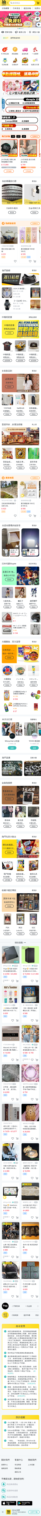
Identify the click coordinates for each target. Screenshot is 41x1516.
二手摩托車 (16, 1306)
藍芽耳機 (27, 1315)
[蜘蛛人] (11, 109)
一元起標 (28, 1306)
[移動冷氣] (11, 101)
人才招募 (31, 1465)
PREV (1, 200)
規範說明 (31, 1383)
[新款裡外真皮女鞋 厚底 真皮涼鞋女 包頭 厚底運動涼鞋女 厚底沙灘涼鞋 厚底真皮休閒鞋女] (19, 725)
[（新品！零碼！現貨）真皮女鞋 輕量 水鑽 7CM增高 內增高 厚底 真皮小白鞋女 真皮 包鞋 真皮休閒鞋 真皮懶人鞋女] (19, 732)
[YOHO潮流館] (34, 736)
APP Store (8, 1503)
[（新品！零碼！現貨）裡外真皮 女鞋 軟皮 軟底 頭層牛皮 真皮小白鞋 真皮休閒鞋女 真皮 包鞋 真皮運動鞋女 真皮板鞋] (8, 729)
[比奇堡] (29, 101)
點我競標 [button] (7, 360)
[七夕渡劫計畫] (20, 19)
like (15, 261)
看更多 (34, 181)
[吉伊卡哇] (29, 109)
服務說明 (4, 1468)
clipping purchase (34, 261)
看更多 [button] (9, 386)
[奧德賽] (29, 127)
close (3, 1512)
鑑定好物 (27, 8)
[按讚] (17, 546)
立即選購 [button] (7, 880)
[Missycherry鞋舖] (12, 736)
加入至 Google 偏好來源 (37, 19)
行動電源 (15, 1315)
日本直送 (16, 8)
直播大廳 (33, 757)
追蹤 (12, 748)
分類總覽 (5, 8)
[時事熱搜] (11, 83)
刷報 (5, 1306)
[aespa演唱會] (11, 119)
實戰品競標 (33, 317)
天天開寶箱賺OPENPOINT (19, 38)
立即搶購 (9, 171)
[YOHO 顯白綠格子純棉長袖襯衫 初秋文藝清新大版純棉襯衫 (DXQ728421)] (31, 729)
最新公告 (18, 1472)
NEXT (39, 200)
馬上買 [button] (7, 468)
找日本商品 (33, 563)
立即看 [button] (9, 333)
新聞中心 (4, 1465)
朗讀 (37, 13)
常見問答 (18, 1465)
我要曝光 (35, 136)
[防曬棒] (29, 119)
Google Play (24, 1503)
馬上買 (34, 424)
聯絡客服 (18, 1468)
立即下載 (34, 1512)
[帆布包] (11, 127)
